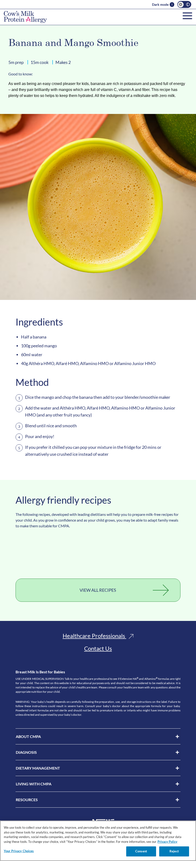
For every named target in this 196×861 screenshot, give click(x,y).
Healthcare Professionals (94, 635)
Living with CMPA (33, 784)
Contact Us (98, 648)
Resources (27, 799)
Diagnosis (26, 752)
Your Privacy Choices (19, 851)
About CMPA (28, 736)
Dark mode (160, 4)
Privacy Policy (167, 842)
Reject (174, 851)
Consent (141, 851)
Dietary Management (38, 768)
